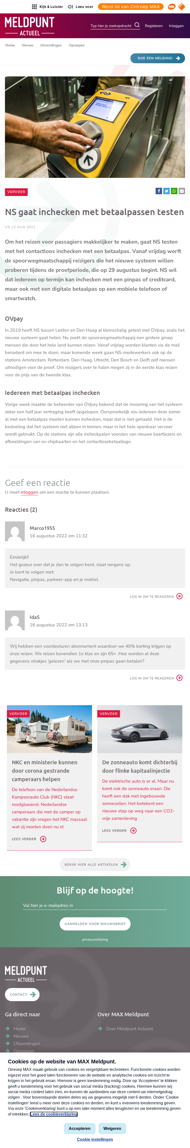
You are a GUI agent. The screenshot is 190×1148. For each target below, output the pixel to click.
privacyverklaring (95, 939)
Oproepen (77, 45)
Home (10, 45)
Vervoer (17, 191)
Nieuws (27, 45)
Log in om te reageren (152, 597)
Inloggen (176, 25)
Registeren (154, 25)
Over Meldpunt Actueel (129, 1029)
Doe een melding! (155, 58)
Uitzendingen (51, 45)
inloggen (29, 492)
